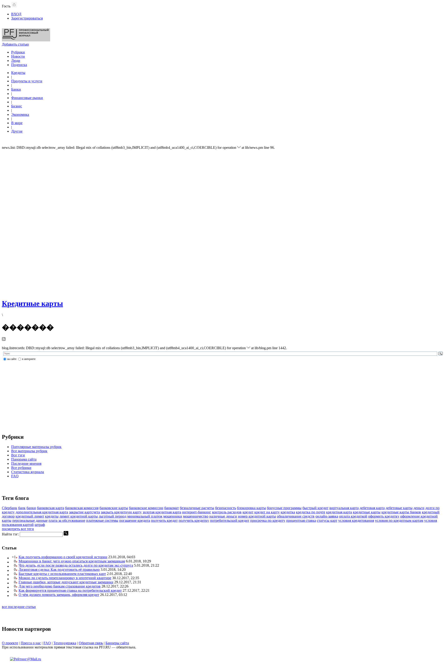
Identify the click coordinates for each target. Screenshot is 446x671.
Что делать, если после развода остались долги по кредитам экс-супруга (76, 565)
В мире (17, 123)
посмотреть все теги (18, 529)
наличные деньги (223, 516)
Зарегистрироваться (27, 18)
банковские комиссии (146, 508)
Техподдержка (64, 643)
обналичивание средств (296, 516)
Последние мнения (26, 463)
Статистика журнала (27, 472)
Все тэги (18, 455)
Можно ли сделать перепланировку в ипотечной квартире (65, 578)
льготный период (112, 516)
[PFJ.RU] (26, 40)
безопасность (225, 508)
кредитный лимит (30, 516)
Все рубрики (21, 468)
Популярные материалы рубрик (36, 447)
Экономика (20, 114)
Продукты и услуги (26, 81)
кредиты (52, 516)
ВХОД (16, 14)
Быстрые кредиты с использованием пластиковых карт (62, 574)
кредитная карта (339, 512)
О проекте (10, 643)
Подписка (19, 65)
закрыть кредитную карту (121, 512)
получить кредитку (194, 520)
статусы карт (327, 520)
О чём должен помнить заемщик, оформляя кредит (59, 595)
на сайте (11, 359)
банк (22, 508)
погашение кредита (134, 520)
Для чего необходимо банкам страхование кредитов (60, 586)
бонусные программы (284, 508)
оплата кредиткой (353, 516)
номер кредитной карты (257, 516)
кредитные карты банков (401, 512)
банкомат (171, 508)
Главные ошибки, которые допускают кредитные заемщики (66, 582)
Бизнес (16, 106)
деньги (418, 508)
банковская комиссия (81, 508)
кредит (248, 512)
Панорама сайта (23, 459)
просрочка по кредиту (267, 520)
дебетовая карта (372, 508)
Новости (18, 56)
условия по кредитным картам (399, 520)
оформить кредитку (383, 516)
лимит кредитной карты (78, 516)
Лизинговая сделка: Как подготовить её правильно (59, 569)
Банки (16, 89)
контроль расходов (227, 512)
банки (31, 508)
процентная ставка (301, 520)
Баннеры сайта (117, 643)
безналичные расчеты (197, 508)
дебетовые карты (399, 508)
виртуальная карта (344, 508)
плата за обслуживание (67, 520)
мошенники (172, 516)
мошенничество (195, 516)
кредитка (288, 512)
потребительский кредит (229, 520)
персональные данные (30, 520)
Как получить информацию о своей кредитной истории (63, 557)
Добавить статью (15, 44)
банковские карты (113, 508)
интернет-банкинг (196, 512)
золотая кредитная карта (162, 512)
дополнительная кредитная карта (42, 512)
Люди (15, 61)
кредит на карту (267, 512)
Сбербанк (9, 508)
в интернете (29, 359)
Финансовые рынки (27, 98)
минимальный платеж (144, 516)
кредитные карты (366, 512)
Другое (17, 131)
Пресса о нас (31, 643)
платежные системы (102, 520)
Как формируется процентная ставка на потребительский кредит (70, 590)
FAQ (15, 476)
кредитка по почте (310, 512)
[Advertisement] (223, 223)
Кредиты (18, 73)
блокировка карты (251, 508)
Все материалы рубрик (29, 451)
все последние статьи (19, 607)
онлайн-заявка (326, 516)
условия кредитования (356, 520)
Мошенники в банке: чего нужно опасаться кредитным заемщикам (72, 561)
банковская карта (50, 508)
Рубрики (18, 52)
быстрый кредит (315, 508)
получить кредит (164, 520)
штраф (40, 525)
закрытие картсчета (84, 512)
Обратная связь (91, 643)
